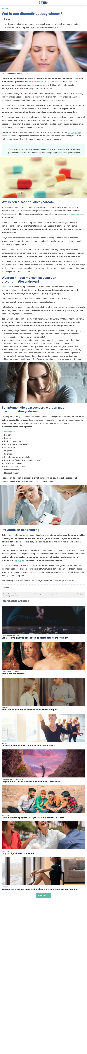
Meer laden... (43, 895)
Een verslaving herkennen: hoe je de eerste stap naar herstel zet (35, 638)
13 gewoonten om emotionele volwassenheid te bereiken (31, 781)
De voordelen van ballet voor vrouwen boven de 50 (28, 745)
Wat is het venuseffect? (14, 673)
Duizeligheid (9, 432)
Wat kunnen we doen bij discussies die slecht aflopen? (30, 709)
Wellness (5, 8)
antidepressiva (36, 82)
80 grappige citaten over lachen (18, 853)
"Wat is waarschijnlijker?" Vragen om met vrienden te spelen (33, 817)
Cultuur (5, 743)
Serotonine (6, 287)
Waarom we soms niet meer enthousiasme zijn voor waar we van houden (39, 889)
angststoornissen (76, 214)
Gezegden (5, 815)
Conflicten (6, 707)
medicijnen (19, 560)
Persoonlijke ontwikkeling (12, 779)
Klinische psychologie (10, 635)
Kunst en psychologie (10, 671)
